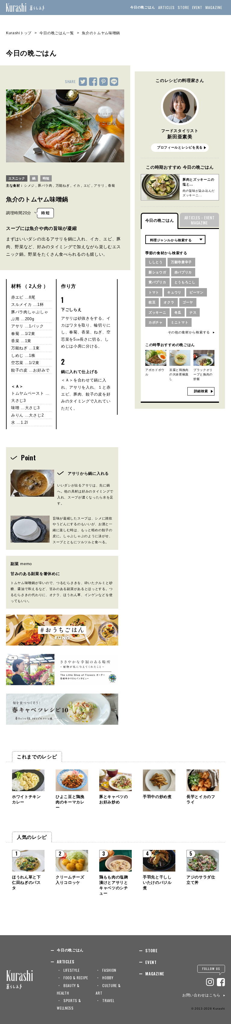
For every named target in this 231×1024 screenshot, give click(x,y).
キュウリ (174, 292)
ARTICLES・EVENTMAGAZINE (199, 220)
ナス (192, 312)
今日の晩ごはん (142, 7)
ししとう (156, 262)
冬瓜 (177, 312)
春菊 (111, 185)
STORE (183, 7)
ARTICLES (166, 7)
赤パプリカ (183, 272)
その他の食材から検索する (189, 332)
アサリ (99, 185)
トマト (154, 292)
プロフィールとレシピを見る (180, 147)
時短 (46, 178)
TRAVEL (108, 1000)
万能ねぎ (63, 185)
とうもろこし (185, 282)
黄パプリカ (157, 282)
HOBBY (107, 977)
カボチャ (156, 322)
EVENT (197, 7)
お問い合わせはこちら (201, 995)
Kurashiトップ (19, 33)
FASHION (109, 970)
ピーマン (196, 292)
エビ (87, 185)
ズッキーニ (157, 312)
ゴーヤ (188, 302)
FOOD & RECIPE (75, 977)
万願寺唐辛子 (181, 262)
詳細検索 (201, 391)
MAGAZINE (213, 7)
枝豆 (152, 302)
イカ (76, 185)
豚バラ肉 (45, 185)
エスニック (16, 178)
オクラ (169, 302)
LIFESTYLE (71, 970)
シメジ (29, 185)
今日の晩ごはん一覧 (56, 33)
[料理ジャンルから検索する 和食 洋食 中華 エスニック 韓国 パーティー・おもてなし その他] (175, 239)
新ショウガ (157, 272)
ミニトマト (180, 322)
